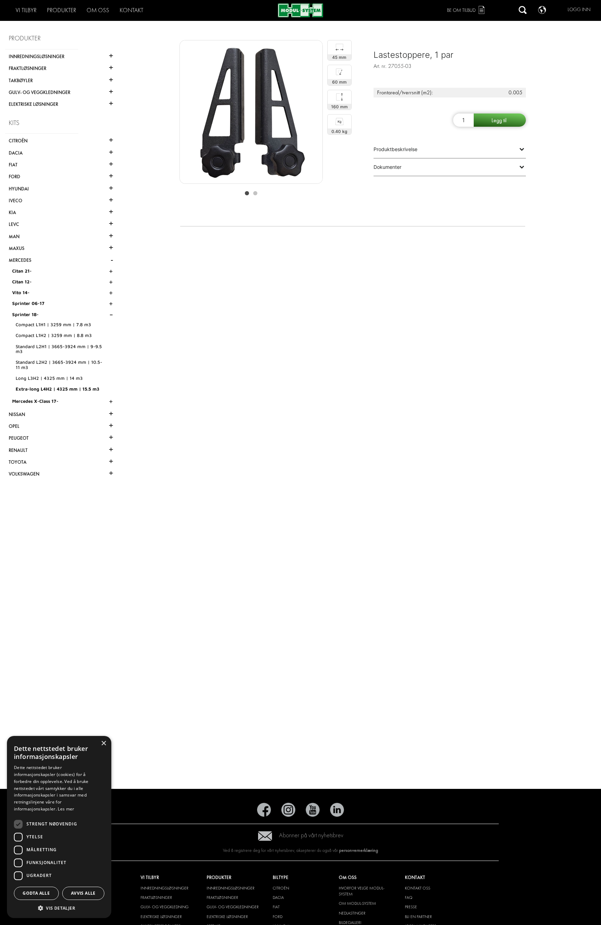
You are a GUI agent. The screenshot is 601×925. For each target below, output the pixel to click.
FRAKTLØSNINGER (156, 897)
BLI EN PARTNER (418, 916)
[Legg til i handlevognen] (500, 120)
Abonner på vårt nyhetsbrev (311, 835)
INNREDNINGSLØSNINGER (165, 888)
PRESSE (411, 906)
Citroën (281, 888)
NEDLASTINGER (352, 913)
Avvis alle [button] (83, 893)
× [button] (103, 743)
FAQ (408, 897)
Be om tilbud (461, 10)
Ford (277, 916)
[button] (59, 907)
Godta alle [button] (36, 893)
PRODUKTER (61, 10)
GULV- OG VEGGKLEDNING (165, 906)
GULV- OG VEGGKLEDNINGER (233, 906)
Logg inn (579, 10)
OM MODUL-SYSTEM (357, 903)
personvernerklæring (358, 850)
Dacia (278, 897)
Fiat (276, 906)
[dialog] (59, 827)
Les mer (66, 809)
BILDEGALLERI (350, 922)
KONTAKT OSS (417, 888)
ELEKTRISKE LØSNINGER (161, 916)
